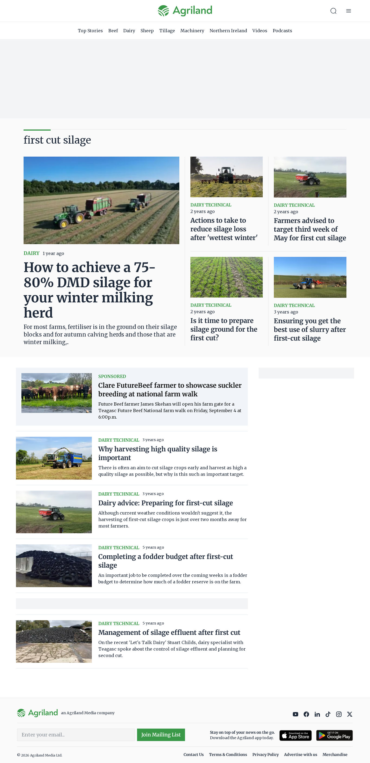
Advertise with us (300, 754)
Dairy (129, 30)
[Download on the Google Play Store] (334, 735)
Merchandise (335, 754)
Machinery (192, 30)
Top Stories (90, 30)
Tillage (167, 30)
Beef (113, 30)
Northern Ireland (228, 30)
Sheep (147, 30)
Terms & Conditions (228, 754)
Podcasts (282, 30)
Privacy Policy (265, 754)
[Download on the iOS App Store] (295, 735)
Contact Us (194, 754)
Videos (259, 30)
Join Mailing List (161, 735)
